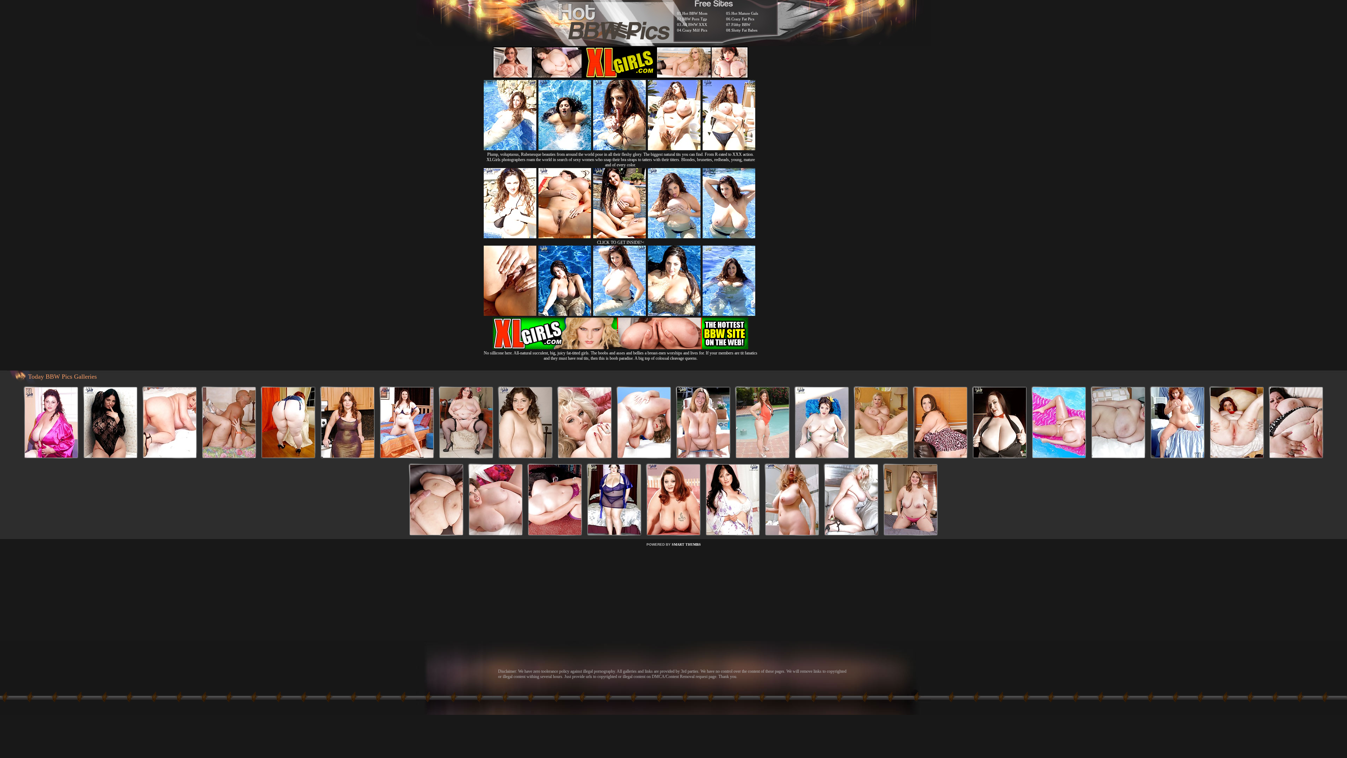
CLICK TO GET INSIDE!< (620, 242)
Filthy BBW (740, 24)
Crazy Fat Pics (742, 19)
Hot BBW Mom (695, 13)
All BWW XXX (694, 24)
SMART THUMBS (686, 544)
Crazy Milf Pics (694, 30)
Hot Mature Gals (744, 13)
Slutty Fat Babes (744, 30)
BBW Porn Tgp (694, 19)
